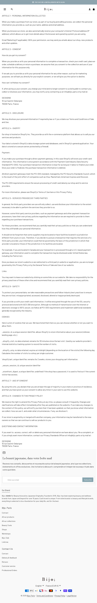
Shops (4, 529)
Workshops (6, 534)
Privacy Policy (60, 596)
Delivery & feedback (9, 558)
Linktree (5, 542)
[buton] (40, 585)
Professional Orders (9, 570)
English (40, 585)
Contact (5, 513)
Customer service (8, 566)
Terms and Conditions (44, 596)
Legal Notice (71, 596)
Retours (5, 562)
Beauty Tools (7, 525)
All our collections (8, 521)
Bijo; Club (5, 538)
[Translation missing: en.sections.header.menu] (5, 9)
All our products (8, 517)
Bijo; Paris (31, 596)
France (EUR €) (54, 585)
